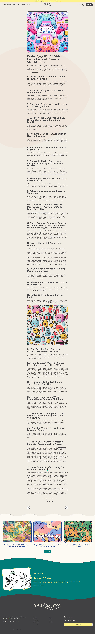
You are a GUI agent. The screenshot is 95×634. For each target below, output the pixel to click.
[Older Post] (28, 507)
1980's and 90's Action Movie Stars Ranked (78, 545)
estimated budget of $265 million (40, 212)
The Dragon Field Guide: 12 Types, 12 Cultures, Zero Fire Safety (16, 545)
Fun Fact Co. (10, 629)
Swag (18, 4)
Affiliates (36, 622)
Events (28, 4)
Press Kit (35, 624)
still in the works (55, 236)
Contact (35, 616)
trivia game (35, 72)
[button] (80, 5)
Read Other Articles (38, 585)
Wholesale (35, 620)
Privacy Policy (17, 629)
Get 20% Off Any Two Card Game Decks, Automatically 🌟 (47, 1)
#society (50, 499)
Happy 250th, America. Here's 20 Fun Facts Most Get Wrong (47, 545)
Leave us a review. (16, 618)
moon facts (50, 493)
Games (9, 4)
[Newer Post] (66, 507)
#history (45, 499)
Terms (24, 629)
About (4, 4)
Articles (23, 4)
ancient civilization (60, 493)
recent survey (62, 447)
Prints (13, 4)
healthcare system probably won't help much (53, 174)
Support (35, 618)
